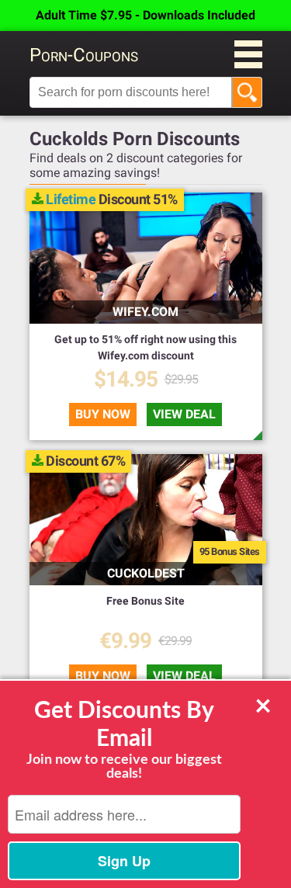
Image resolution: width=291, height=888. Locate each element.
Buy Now (102, 414)
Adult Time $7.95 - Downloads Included (145, 15)
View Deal (184, 414)
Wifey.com (145, 311)
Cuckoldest (146, 573)
